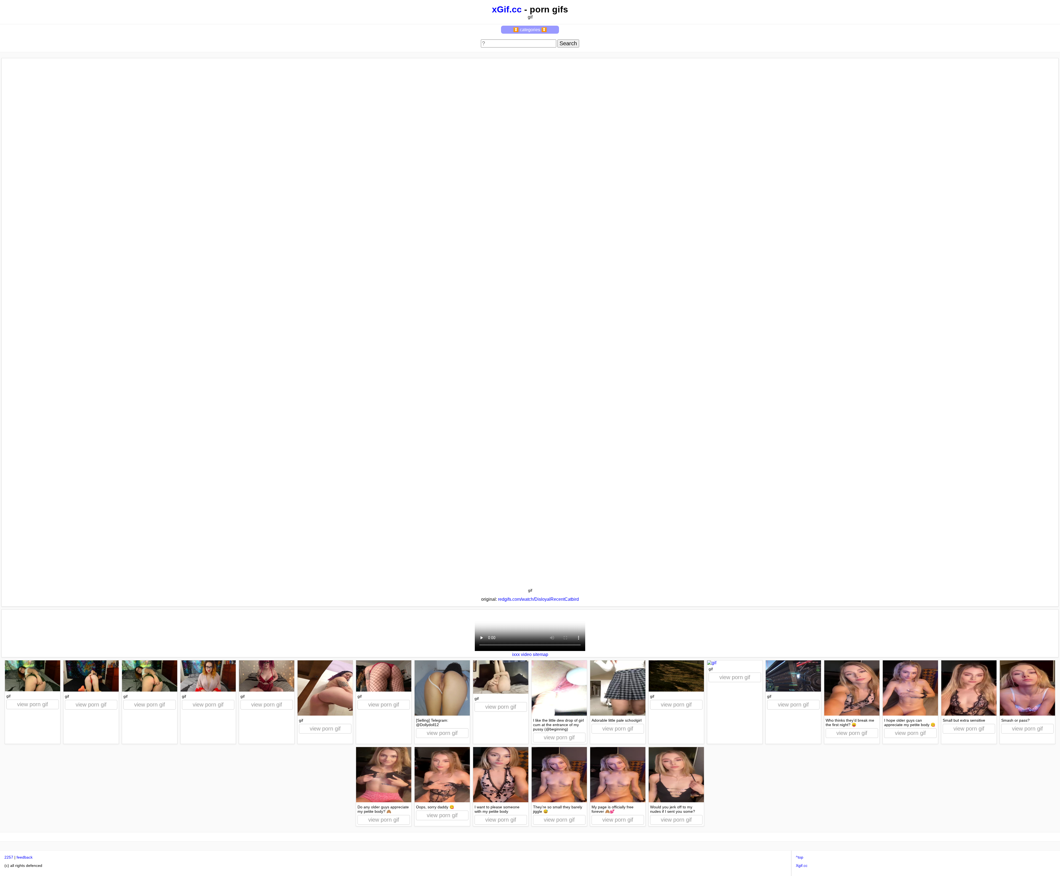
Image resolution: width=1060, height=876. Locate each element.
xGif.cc (507, 9)
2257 (8, 857)
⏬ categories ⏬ (530, 29)
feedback (25, 857)
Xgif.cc (801, 865)
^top (799, 857)
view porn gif (32, 704)
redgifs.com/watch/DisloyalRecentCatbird (538, 599)
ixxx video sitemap (530, 654)
